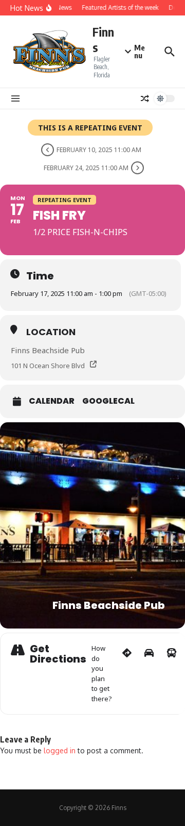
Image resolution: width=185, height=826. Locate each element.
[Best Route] (127, 673)
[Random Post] (145, 98)
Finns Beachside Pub (48, 350)
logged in (60, 750)
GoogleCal (108, 401)
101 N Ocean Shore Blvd (48, 365)
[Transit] (171, 673)
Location (51, 331)
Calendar (52, 401)
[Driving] (149, 673)
